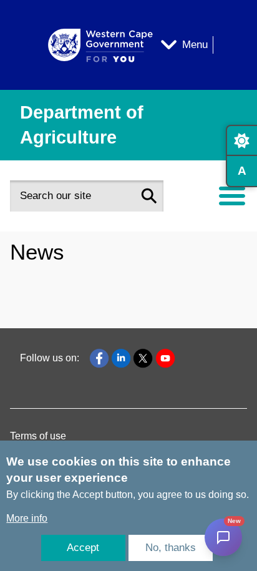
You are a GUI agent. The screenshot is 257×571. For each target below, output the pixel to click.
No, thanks (170, 548)
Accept (83, 548)
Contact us (43, 285)
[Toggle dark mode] (241, 140)
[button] (149, 196)
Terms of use (38, 436)
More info (26, 518)
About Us (40, 249)
